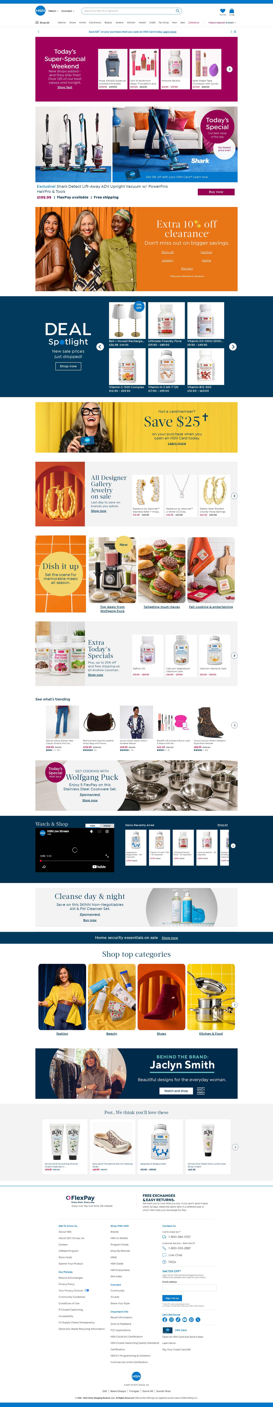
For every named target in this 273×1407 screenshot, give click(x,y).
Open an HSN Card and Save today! (182, 1336)
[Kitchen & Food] (211, 999)
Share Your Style (120, 1303)
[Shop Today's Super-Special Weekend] (65, 69)
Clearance (193, 22)
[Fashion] (62, 999)
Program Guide (119, 1244)
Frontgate (134, 1391)
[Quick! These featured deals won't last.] (68, 346)
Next (229, 69)
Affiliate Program (69, 1251)
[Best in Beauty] (136, 1073)
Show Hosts (65, 1257)
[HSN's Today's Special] (136, 154)
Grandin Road (163, 1391)
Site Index (116, 1276)
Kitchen (131, 22)
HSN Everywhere (120, 1270)
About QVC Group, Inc (72, 1238)
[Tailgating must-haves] (161, 573)
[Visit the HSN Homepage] (40, 15)
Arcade (115, 1297)
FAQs (172, 1262)
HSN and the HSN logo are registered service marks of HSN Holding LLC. (136, 1398)
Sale (182, 22)
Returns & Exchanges (71, 1277)
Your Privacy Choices (71, 1290)
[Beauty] (112, 999)
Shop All (223, 825)
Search (177, 10)
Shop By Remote (120, 1251)
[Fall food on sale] (112, 575)
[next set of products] (234, 725)
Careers (63, 1244)
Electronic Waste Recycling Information (82, 1329)
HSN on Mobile (119, 1238)
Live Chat (175, 1255)
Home (82, 22)
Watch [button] (52, 11)
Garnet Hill (148, 1391)
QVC (105, 1391)
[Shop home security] (136, 938)
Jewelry (119, 22)
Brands (115, 1231)
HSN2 (114, 1257)
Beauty (108, 22)
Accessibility (66, 1316)
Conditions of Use (69, 1303)
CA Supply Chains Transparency (77, 1322)
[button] (202, 12)
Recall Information (121, 1317)
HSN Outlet (117, 1263)
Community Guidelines (72, 1297)
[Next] (231, 32)
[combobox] (130, 11)
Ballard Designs (118, 1391)
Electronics (95, 22)
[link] (231, 12)
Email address (169, 1282)
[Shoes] (161, 999)
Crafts (152, 22)
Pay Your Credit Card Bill (176, 1349)
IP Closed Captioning (71, 1309)
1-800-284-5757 (180, 1237)
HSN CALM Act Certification (127, 1336)
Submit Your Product (71, 1263)
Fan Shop (164, 22)
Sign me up (172, 1298)
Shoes (72, 22)
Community (117, 1290)
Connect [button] (67, 11)
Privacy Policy (67, 1284)
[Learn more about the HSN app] (136, 427)
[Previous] (38, 32)
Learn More (169, 1343)
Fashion (62, 22)
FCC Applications (120, 1330)
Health (142, 22)
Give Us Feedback (121, 1324)
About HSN (65, 1231)
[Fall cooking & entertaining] (211, 573)
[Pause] (235, 32)
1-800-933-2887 (180, 1248)
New (174, 22)
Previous (100, 346)
